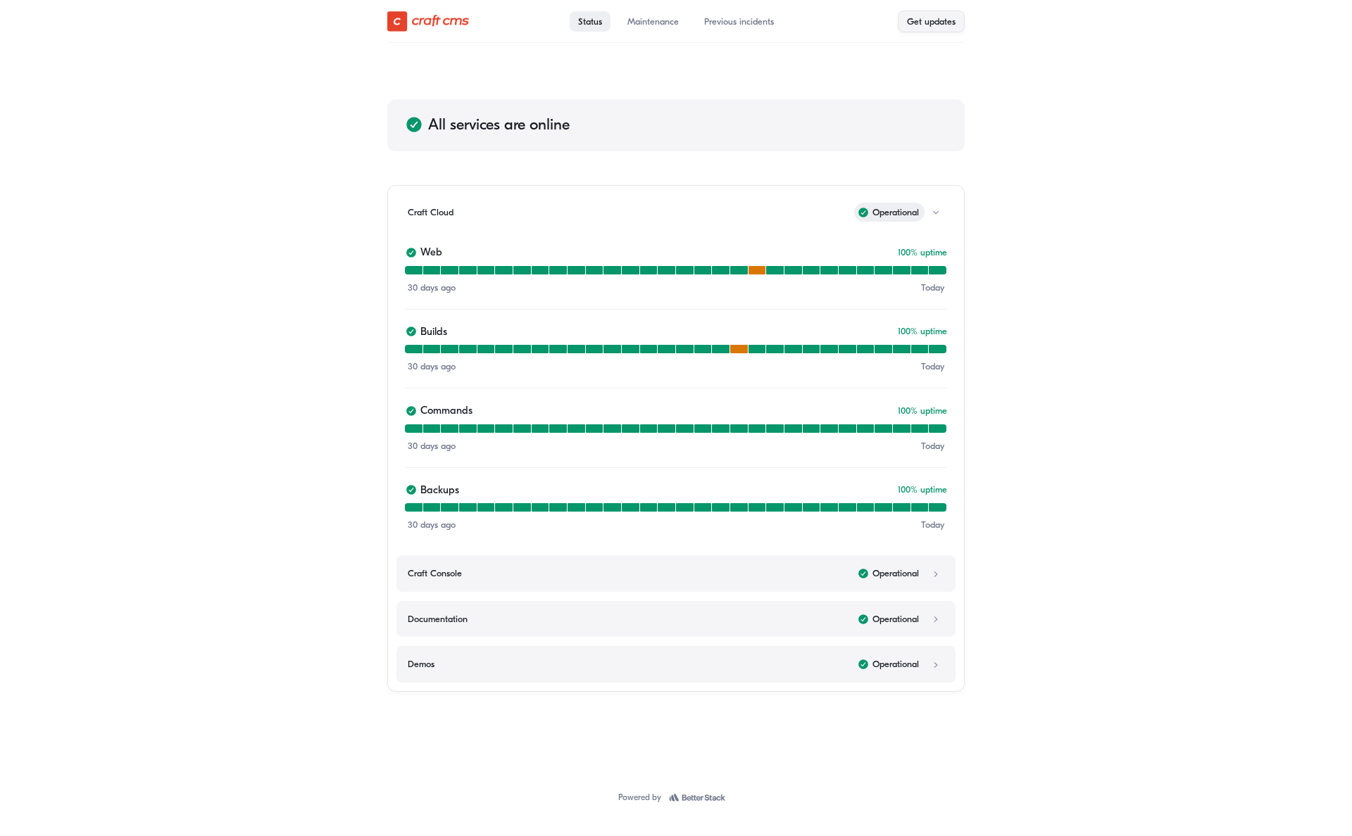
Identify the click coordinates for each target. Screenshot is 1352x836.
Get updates (931, 21)
